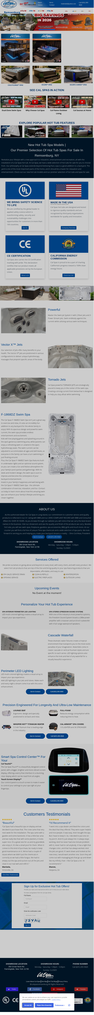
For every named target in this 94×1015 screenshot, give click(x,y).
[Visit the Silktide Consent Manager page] (69, 1005)
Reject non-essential (44, 1005)
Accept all (27, 1005)
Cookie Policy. (56, 1000)
